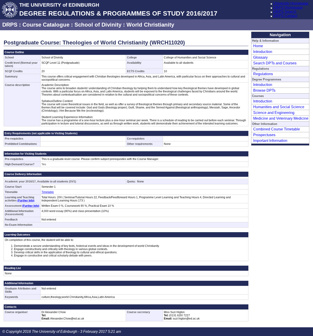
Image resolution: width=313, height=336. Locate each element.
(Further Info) (25, 200)
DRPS (9, 25)
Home (258, 46)
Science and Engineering (273, 113)
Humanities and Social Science (278, 107)
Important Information (270, 141)
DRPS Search (284, 12)
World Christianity (150, 25)
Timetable (47, 192)
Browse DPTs (264, 90)
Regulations (263, 74)
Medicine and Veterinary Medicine (280, 118)
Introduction (262, 52)
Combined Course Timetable (276, 129)
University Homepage (290, 3)
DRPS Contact (285, 16)
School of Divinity (97, 25)
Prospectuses (264, 135)
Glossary (260, 57)
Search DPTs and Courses (275, 63)
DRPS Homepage (288, 7)
